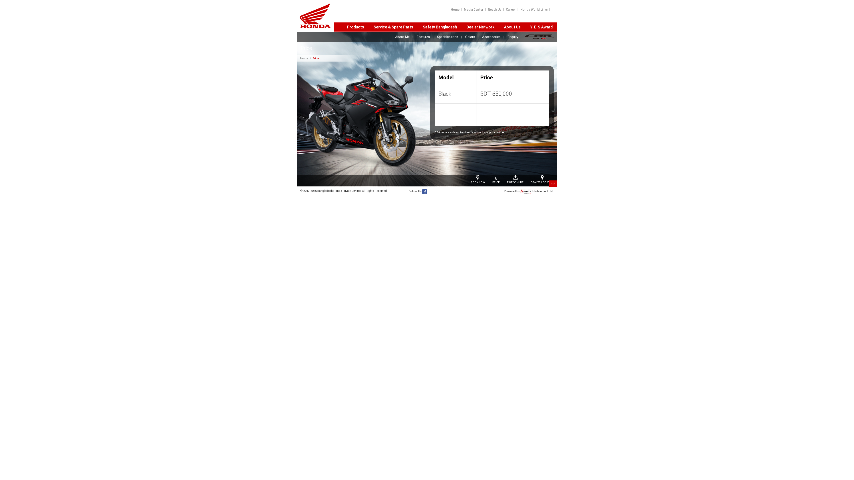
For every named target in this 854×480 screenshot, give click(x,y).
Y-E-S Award (541, 27)
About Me (402, 37)
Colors (470, 37)
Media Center (473, 9)
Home (455, 9)
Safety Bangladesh (440, 27)
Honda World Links (534, 9)
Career (511, 9)
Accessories (491, 37)
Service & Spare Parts (393, 27)
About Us (512, 27)
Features (423, 37)
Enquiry (513, 37)
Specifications (447, 37)
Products (355, 27)
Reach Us (495, 9)
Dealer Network (480, 27)
